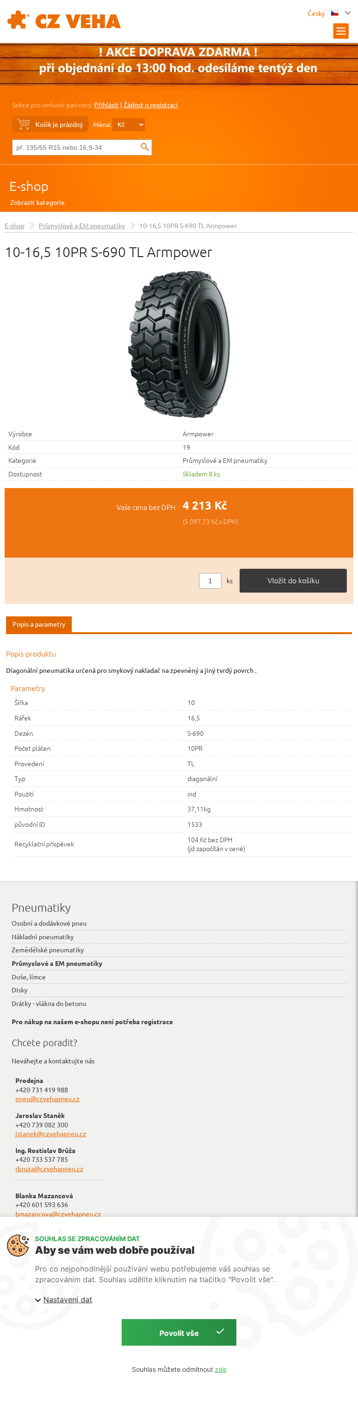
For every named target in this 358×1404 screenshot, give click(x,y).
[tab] (39, 624)
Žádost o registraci (151, 104)
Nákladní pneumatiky (43, 936)
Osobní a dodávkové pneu (49, 923)
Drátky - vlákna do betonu (49, 1003)
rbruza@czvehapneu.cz (49, 1168)
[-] (179, 343)
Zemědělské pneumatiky (48, 949)
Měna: (102, 124)
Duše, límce (29, 976)
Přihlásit (106, 104)
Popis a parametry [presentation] (39, 624)
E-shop (28, 186)
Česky (317, 13)
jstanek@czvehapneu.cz (50, 1133)
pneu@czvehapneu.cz (47, 1098)
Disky (20, 989)
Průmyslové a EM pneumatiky (82, 225)
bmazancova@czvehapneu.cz (58, 1213)
